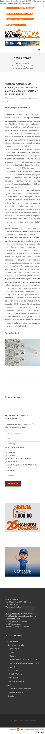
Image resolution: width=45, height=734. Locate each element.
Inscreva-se (13, 678)
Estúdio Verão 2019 (16, 674)
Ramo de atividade (14, 448)
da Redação (22, 98)
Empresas (26, 63)
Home (18, 63)
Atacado (12, 456)
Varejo (11, 453)
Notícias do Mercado (16, 645)
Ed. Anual (11, 667)
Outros (11, 470)
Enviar (14, 484)
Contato (11, 696)
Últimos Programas (16, 681)
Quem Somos (13, 641)
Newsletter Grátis (16, 692)
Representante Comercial (21, 459)
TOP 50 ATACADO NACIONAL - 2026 (24, 663)
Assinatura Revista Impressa (20, 689)
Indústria (12, 462)
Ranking (11, 652)
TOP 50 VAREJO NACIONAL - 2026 (23, 660)
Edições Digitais (14, 649)
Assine (10, 685)
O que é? (12, 656)
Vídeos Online (13, 671)
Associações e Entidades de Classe (22, 466)
